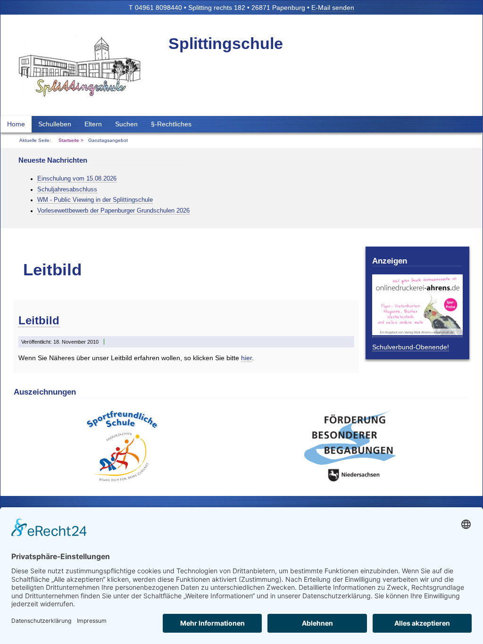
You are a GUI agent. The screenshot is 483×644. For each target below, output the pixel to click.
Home (16, 124)
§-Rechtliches (171, 124)
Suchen (126, 124)
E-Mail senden (332, 7)
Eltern (93, 124)
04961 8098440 (158, 7)
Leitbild (38, 320)
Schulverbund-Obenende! (410, 347)
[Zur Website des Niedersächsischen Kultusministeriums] (122, 479)
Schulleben (54, 124)
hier (246, 358)
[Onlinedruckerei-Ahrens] (417, 333)
